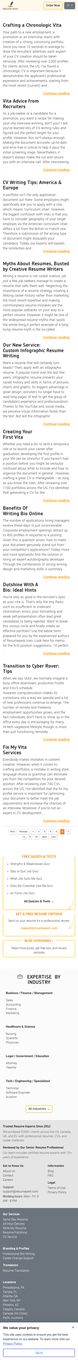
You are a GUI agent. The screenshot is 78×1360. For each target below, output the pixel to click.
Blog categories (38, 941)
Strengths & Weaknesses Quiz (30, 864)
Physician (12, 1042)
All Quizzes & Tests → (39, 901)
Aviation (11, 1097)
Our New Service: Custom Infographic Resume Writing (33, 351)
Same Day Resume (15, 1219)
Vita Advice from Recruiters (21, 104)
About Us (9, 1171)
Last (53, 837)
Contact (8, 1175)
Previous (23, 831)
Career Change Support (18, 1258)
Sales (9, 1000)
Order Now (53, 5)
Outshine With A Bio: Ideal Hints (20, 587)
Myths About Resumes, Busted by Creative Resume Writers (36, 266)
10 (36, 837)
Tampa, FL (10, 1292)
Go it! (39, 1353)
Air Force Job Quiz (22, 893)
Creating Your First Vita (17, 434)
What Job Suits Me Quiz (26, 878)
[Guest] (69, 5)
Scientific (12, 1038)
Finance (11, 1009)
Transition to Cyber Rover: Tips (31, 668)
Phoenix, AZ (11, 1305)
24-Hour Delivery (14, 1224)
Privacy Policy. (13, 1343)
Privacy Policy (57, 1192)
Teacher (11, 1067)
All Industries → (39, 1109)
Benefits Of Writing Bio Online (23, 511)
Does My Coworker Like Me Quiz (31, 886)
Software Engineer (18, 1092)
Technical (12, 1088)
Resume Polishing (15, 1232)
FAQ (50, 1175)
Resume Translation (16, 1270)
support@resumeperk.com (39, 928)
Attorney (11, 1063)
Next (44, 837)
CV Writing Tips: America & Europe (32, 185)
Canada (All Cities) (15, 1313)
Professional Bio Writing (19, 1254)
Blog (51, 1171)
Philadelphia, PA (13, 1287)
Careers (8, 1180)
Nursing (11, 1034)
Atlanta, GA (10, 1296)
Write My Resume (14, 1228)
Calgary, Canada (14, 1309)
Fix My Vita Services (15, 750)
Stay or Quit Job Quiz (24, 871)
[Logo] (10, 6)
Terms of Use (56, 1188)
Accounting (13, 1004)
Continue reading (56, 93)
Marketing (12, 1013)
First (12, 831)
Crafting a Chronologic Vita (32, 25)
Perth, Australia (13, 1318)
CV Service (10, 1237)
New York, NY (12, 1300)
